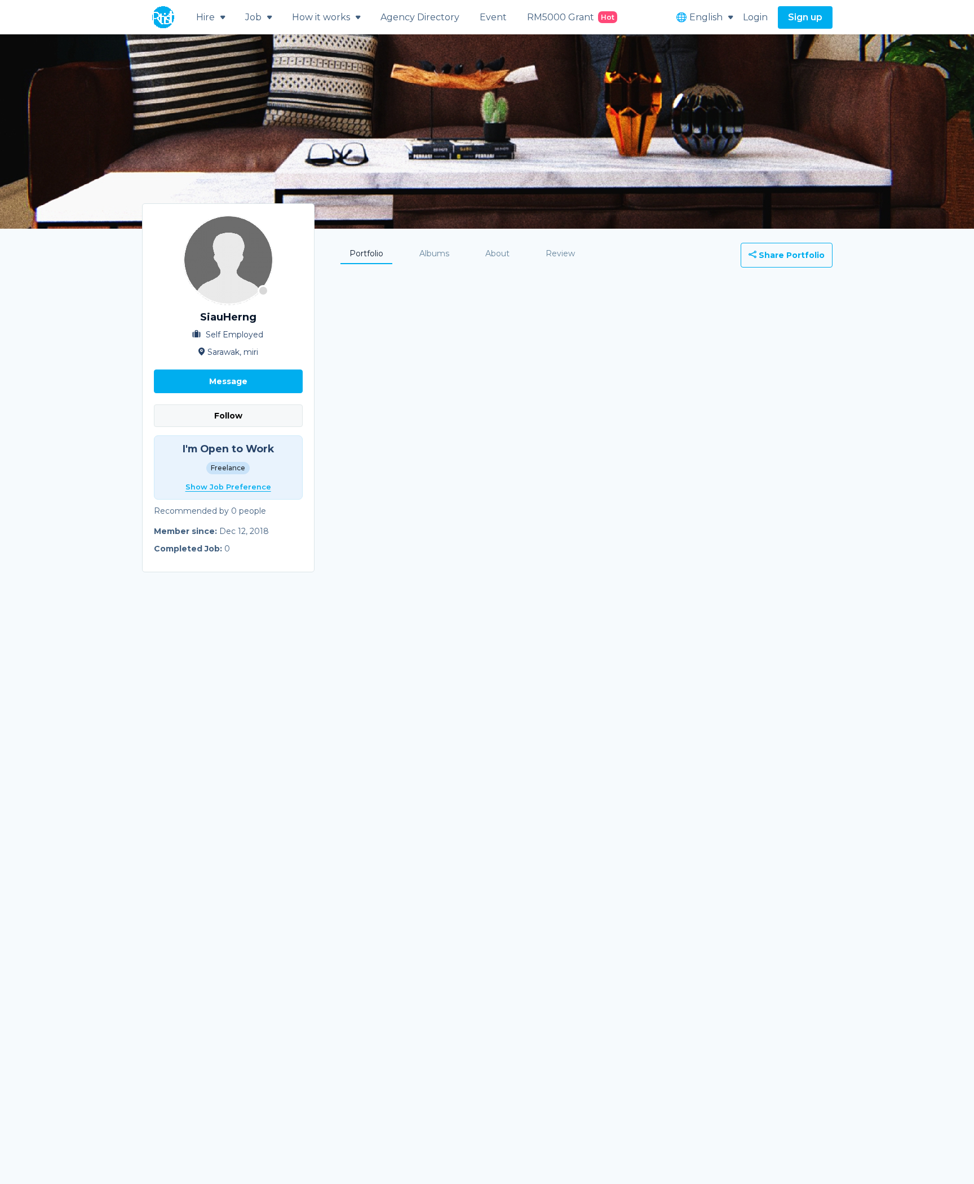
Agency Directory (419, 17)
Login (755, 17)
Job (253, 17)
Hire (205, 17)
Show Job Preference (228, 487)
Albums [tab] (434, 253)
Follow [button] (228, 416)
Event (493, 17)
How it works (321, 17)
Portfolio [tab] (366, 253)
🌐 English (699, 17)
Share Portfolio (790, 255)
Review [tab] (560, 253)
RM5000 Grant (570, 17)
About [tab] (497, 253)
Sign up (805, 17)
